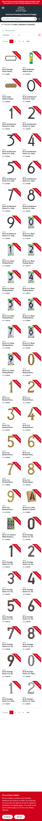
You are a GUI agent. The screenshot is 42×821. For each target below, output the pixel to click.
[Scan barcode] (39, 19)
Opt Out (19, 817)
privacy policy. (18, 805)
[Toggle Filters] (39, 35)
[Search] (35, 18)
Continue (7, 817)
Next (28, 41)
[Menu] (3, 8)
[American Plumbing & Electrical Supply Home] (21, 9)
